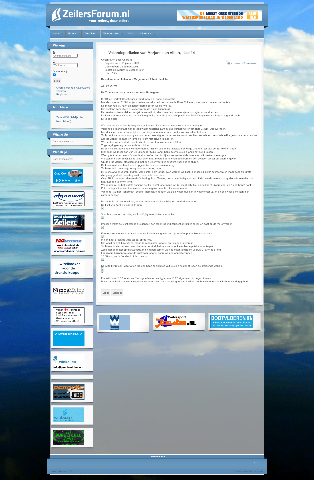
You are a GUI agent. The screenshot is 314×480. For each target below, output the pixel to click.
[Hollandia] (68, 229)
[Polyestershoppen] (68, 345)
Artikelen (90, 33)
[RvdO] (68, 182)
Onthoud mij (60, 71)
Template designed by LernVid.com (248, 471)
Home (56, 33)
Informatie (146, 33)
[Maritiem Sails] (68, 275)
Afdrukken (235, 63)
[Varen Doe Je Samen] (114, 329)
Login (57, 81)
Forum (72, 33)
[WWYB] (68, 322)
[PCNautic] (68, 398)
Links (131, 33)
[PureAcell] (68, 444)
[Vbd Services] (69, 252)
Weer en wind (111, 33)
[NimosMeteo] (68, 298)
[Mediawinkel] (68, 368)
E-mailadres (251, 63)
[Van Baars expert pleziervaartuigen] (68, 421)
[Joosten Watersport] (176, 327)
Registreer (62, 94)
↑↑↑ (256, 462)
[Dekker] (219, 19)
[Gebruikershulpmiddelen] (227, 61)
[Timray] (68, 206)
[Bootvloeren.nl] (231, 327)
